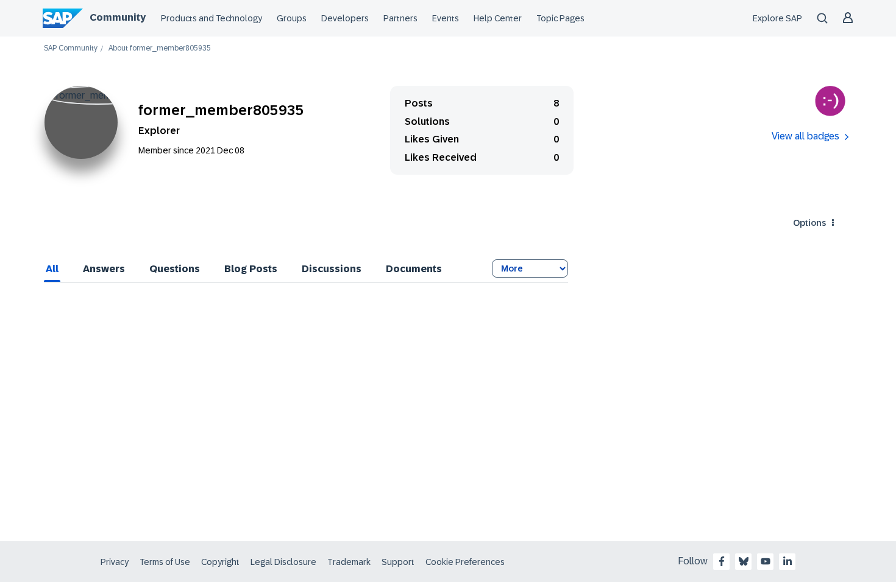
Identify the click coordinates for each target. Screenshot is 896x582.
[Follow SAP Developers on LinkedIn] (787, 561)
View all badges (805, 136)
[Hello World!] (830, 101)
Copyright (220, 562)
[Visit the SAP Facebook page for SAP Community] (722, 561)
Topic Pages (560, 18)
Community (118, 17)
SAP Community (71, 48)
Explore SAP (777, 18)
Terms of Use (165, 562)
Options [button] (809, 223)
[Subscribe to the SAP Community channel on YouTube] (765, 561)
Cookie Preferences (465, 562)
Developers (345, 18)
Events (445, 18)
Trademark (349, 562)
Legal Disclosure (283, 562)
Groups (292, 18)
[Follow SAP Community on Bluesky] (743, 561)
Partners (400, 18)
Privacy (115, 562)
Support (398, 562)
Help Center (498, 18)
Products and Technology (211, 18)
